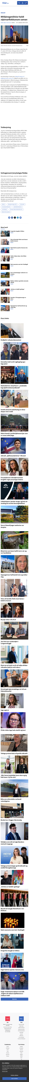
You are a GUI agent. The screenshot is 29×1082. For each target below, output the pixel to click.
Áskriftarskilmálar (21, 1030)
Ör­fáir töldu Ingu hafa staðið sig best (13, 730)
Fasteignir (21, 1048)
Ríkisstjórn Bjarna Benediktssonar (16, 209)
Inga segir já (5, 710)
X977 (21, 1057)
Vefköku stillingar (14, 1075)
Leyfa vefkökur (14, 1078)
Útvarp (7, 1056)
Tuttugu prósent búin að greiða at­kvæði (14, 753)
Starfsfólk (21, 1032)
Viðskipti (7, 1048)
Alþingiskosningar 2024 (12, 204)
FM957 (21, 1056)
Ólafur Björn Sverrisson (6, 22)
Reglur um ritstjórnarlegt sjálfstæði (7, 1025)
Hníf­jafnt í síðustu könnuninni (11, 340)
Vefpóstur (21, 1035)
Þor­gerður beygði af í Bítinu (17, 231)
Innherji (21, 1046)
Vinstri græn (22, 204)
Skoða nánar (5, 1071)
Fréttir (7, 1046)
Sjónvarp (7, 1054)
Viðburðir (21, 1051)
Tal (21, 1059)
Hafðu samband (21, 1027)
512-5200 (22, 1024)
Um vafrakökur (21, 1037)
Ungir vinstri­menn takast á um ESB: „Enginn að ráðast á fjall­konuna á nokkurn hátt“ (12, 993)
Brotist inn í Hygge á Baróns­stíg (11, 820)
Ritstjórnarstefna (21, 1029)
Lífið (7, 1051)
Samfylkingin (4, 209)
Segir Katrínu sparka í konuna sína (19, 247)
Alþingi (3, 204)
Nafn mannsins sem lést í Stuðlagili (19, 264)
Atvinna (21, 1049)
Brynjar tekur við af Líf (8, 620)
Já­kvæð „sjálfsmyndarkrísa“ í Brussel (13, 456)
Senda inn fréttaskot (21, 1038)
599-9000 (8, 1031)
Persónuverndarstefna (8, 1027)
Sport (8, 1049)
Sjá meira (14, 999)
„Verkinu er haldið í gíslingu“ (17, 289)
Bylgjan (21, 1054)
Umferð (21, 1034)
